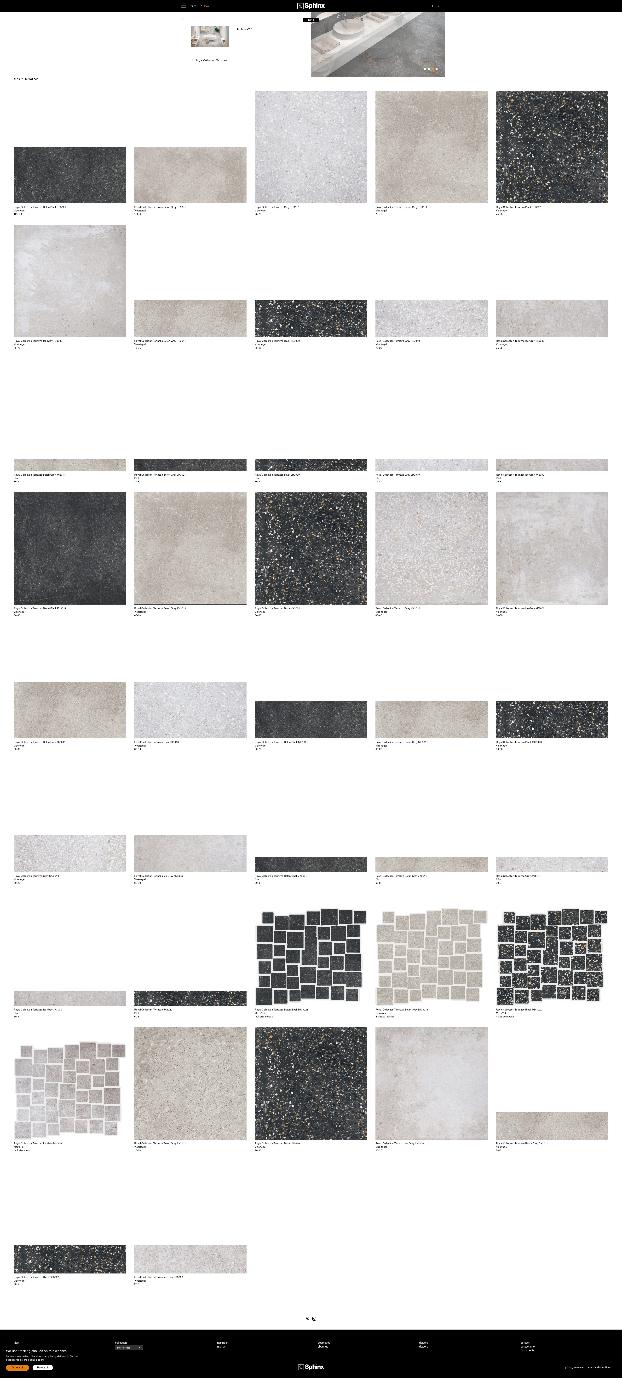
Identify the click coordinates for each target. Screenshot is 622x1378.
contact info (528, 1346)
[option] (378, 44)
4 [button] (436, 69)
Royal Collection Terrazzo (211, 60)
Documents (527, 1350)
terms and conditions (599, 1367)
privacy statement (58, 1356)
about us (323, 1346)
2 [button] (428, 69)
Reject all (42, 1367)
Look (311, 20)
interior (221, 1346)
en (438, 6)
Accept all (17, 1367)
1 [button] (425, 69)
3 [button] (432, 69)
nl (432, 6)
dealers (423, 1346)
